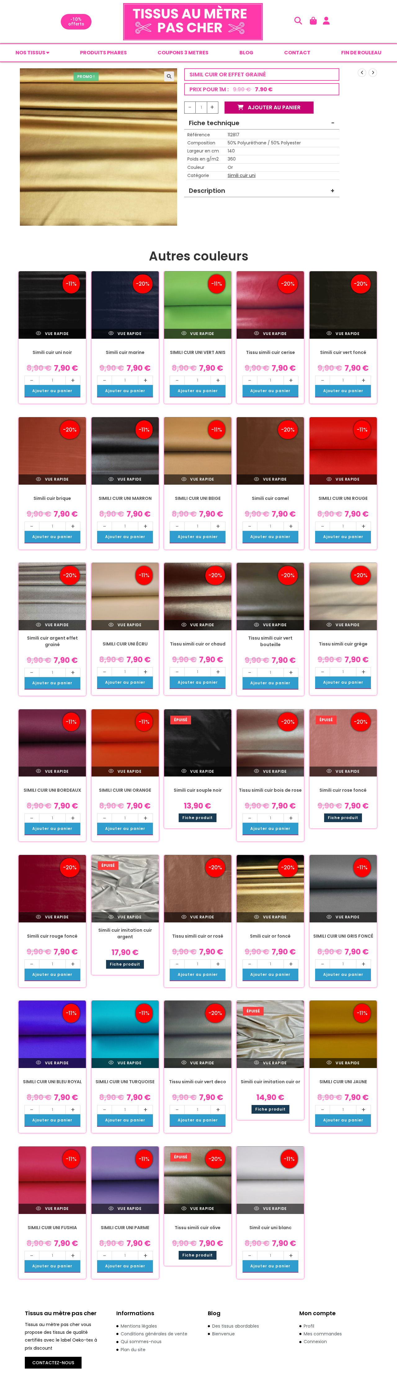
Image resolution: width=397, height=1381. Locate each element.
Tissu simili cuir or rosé (197, 936)
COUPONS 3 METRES (183, 52)
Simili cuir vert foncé (343, 352)
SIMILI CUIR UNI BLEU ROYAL (52, 1082)
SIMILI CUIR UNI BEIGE (198, 498)
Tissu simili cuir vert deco (197, 1082)
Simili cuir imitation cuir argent (125, 933)
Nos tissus (31, 52)
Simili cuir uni (242, 175)
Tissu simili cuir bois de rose (270, 790)
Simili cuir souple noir (198, 790)
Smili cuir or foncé (270, 936)
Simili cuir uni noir (52, 352)
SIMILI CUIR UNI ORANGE (125, 790)
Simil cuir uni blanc (270, 1228)
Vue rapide (56, 333)
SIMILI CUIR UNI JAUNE (343, 1082)
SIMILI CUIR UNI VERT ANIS (197, 352)
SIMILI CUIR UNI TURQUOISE (125, 1082)
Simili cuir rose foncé (343, 790)
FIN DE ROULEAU (361, 52)
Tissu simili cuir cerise (270, 352)
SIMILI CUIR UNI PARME (125, 1228)
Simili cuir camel (270, 498)
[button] (169, 76)
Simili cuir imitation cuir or (270, 1082)
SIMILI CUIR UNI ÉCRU (125, 644)
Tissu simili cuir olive (198, 1228)
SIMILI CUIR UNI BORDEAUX (52, 790)
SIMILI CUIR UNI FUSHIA (52, 1228)
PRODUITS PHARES (103, 52)
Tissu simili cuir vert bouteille (270, 641)
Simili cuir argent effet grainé (52, 641)
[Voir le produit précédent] (362, 72)
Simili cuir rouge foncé (52, 936)
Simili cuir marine (125, 352)
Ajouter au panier (274, 107)
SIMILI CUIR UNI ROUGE (343, 498)
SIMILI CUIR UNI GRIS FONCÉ (343, 936)
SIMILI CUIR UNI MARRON (125, 498)
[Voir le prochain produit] (372, 72)
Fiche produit (197, 817)
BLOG (246, 52)
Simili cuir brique (52, 498)
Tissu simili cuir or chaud (197, 644)
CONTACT (297, 52)
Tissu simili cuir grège (343, 644)
